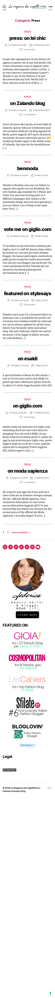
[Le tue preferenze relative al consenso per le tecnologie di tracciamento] (50, 993)
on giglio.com (27, 406)
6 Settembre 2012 (41, 45)
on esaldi (27, 359)
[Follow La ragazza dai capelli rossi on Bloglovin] (27, 745)
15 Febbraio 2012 (41, 412)
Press (27, 31)
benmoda (27, 168)
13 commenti (29, 114)
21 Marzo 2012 (41, 175)
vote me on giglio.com (27, 229)
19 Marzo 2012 (41, 236)
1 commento (29, 482)
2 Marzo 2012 (41, 365)
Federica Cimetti (19, 45)
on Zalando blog (27, 103)
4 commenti (29, 304)
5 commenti (29, 49)
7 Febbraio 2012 (41, 478)
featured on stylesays (27, 293)
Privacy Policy (10, 770)
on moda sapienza (27, 471)
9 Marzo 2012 (41, 300)
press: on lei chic (27, 38)
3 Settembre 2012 (41, 110)
